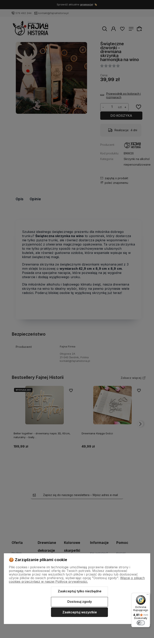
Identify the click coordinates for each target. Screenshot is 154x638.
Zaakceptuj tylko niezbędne (79, 591)
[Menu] (147, 595)
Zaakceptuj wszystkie (79, 612)
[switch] (141, 622)
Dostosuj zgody (79, 602)
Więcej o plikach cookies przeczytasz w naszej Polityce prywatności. (77, 580)
